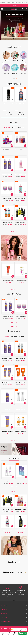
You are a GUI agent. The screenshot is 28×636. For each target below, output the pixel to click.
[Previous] (3, 63)
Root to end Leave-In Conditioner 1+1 (10, 198)
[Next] (24, 63)
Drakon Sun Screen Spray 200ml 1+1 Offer (11, 222)
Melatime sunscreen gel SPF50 (8, 431)
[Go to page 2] (13, 78)
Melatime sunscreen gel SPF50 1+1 (9, 383)
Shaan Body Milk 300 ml (7, 530)
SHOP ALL (14, 545)
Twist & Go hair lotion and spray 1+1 (18, 481)
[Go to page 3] (14, 78)
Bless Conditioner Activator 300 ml (17, 280)
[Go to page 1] (11, 78)
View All (13, 231)
